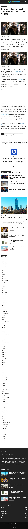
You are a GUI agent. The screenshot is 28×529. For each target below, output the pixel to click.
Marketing (4, 374)
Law (3, 364)
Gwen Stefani (5, 331)
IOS (3, 356)
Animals (4, 266)
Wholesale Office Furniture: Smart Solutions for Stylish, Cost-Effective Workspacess (16, 235)
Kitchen (3, 362)
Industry (4, 350)
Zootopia (4, 442)
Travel (3, 432)
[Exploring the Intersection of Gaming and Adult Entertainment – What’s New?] (4, 189)
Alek (2, 219)
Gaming (3, 329)
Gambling (4, 325)
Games (3, 327)
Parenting (4, 395)
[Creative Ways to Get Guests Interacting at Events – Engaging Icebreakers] (4, 177)
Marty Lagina (5, 377)
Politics (3, 401)
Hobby (3, 338)
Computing (4, 292)
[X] (5, 19)
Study (3, 418)
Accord (3, 259)
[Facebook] (2, 19)
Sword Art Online (6, 422)
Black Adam (7, 134)
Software (4, 412)
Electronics (4, 309)
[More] (14, 19)
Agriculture (4, 263)
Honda (3, 344)
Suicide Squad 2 (4, 135)
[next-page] (4, 194)
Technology (4, 426)
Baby (3, 270)
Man (3, 372)
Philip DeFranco (5, 397)
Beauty (3, 272)
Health (3, 333)
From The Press (5, 321)
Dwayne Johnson (13, 134)
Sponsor (4, 414)
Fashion (3, 315)
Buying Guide (5, 280)
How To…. (4, 346)
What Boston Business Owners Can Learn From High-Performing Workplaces (13, 216)
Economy (4, 305)
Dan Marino (4, 300)
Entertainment (7, 4)
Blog (3, 276)
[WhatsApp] (11, 19)
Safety (3, 407)
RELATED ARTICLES (6, 172)
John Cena (4, 358)
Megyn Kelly (4, 379)
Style (3, 420)
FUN (3, 323)
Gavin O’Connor (5, 114)
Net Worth (4, 389)
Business (4, 278)
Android (4, 265)
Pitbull (3, 399)
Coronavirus (4, 294)
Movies (3, 383)
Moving (3, 385)
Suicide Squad (18, 71)
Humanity (4, 348)
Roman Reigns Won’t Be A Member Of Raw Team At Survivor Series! (7, 142)
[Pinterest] (8, 19)
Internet (4, 354)
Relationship (5, 403)
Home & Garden (5, 342)
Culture (3, 298)
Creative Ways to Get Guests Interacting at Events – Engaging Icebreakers (16, 177)
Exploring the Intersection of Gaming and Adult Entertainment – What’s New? (17, 189)
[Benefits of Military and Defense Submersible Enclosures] (4, 242)
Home (2, 4)
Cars (3, 284)
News (3, 391)
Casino (3, 286)
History (3, 337)
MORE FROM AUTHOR (16, 172)
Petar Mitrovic (5, 16)
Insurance (4, 352)
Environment (5, 313)
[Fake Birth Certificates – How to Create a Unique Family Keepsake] (4, 183)
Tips (3, 430)
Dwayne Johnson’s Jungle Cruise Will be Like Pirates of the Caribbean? (20, 142)
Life (3, 368)
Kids (3, 360)
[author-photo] (14, 154)
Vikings (3, 436)
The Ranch (4, 428)
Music (3, 387)
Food (3, 319)
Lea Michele (4, 366)
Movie (3, 381)
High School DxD (5, 335)
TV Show (4, 434)
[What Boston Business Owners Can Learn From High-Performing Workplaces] (14, 205)
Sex (3, 409)
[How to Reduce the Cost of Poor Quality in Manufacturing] (4, 229)
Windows (4, 438)
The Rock (20, 79)
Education (4, 307)
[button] (2, 2)
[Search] (26, 2)
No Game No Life (5, 393)
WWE (3, 440)
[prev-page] (2, 194)
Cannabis (4, 282)
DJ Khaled (4, 303)
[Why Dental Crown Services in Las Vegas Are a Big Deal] (4, 248)
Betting (3, 274)
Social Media (5, 411)
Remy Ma (4, 405)
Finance (3, 317)
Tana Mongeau (5, 424)
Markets (4, 375)
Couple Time (5, 296)
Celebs (3, 290)
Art (2, 268)
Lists (3, 370)
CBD (3, 288)
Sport (3, 416)
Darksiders (4, 301)
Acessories (4, 261)
